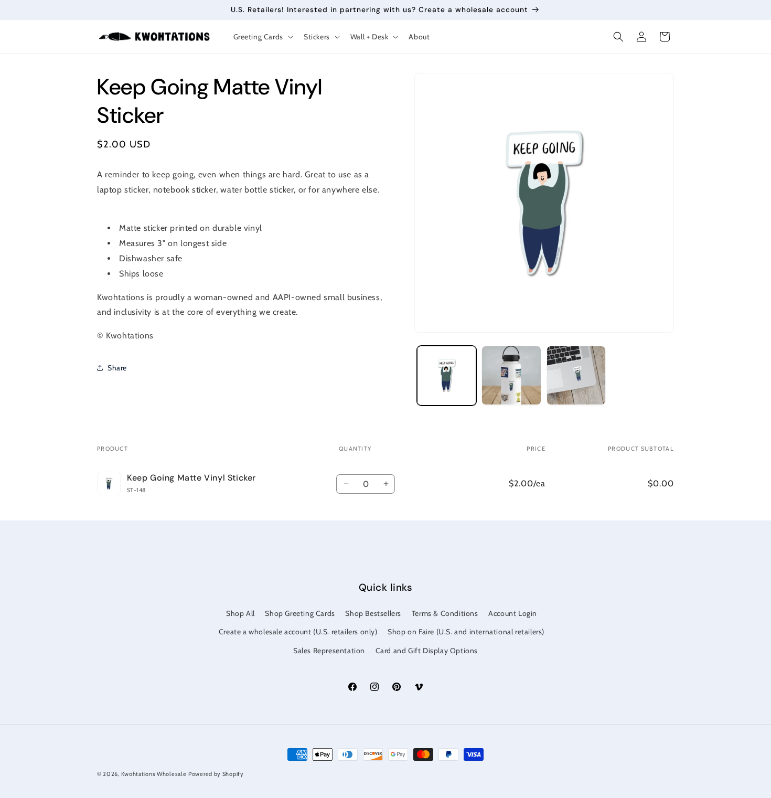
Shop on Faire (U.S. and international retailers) (466, 631)
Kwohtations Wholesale (154, 774)
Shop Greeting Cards (300, 613)
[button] (262, 37)
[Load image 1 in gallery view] (446, 375)
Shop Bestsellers (373, 613)
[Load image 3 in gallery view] (576, 375)
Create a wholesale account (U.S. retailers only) (298, 631)
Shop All (240, 613)
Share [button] (117, 368)
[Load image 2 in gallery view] (511, 375)
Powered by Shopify (216, 774)
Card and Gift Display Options (427, 650)
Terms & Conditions (445, 613)
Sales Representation (329, 650)
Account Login (512, 613)
